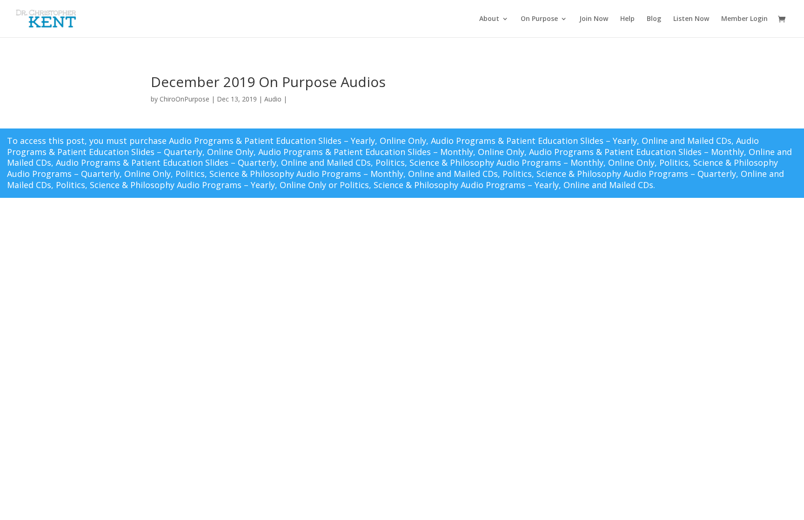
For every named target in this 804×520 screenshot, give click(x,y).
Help (627, 19)
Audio (272, 99)
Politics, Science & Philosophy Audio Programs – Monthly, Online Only (515, 162)
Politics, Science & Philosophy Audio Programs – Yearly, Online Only (191, 184)
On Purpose (539, 19)
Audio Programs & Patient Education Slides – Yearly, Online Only (297, 140)
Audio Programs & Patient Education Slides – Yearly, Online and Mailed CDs (581, 140)
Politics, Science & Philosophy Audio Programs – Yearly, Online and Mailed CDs (496, 184)
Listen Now (691, 19)
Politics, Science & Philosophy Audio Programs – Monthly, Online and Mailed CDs (336, 173)
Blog (654, 19)
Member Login (744, 19)
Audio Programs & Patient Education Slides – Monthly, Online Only (391, 151)
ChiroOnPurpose (184, 99)
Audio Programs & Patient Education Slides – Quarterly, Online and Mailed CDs (213, 162)
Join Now (593, 19)
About (489, 19)
